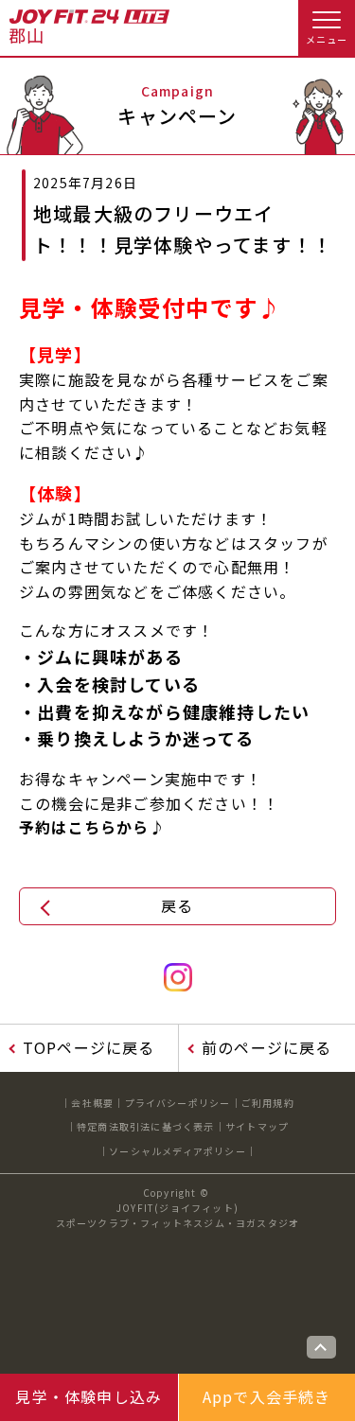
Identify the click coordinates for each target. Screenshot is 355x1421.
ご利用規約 (267, 1103)
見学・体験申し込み (88, 1396)
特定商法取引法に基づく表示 (146, 1126)
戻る (177, 905)
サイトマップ (257, 1126)
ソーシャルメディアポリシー (177, 1151)
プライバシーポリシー (178, 1103)
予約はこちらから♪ (92, 827)
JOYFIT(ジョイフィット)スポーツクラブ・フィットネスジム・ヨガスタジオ (178, 1215)
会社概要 (92, 1103)
